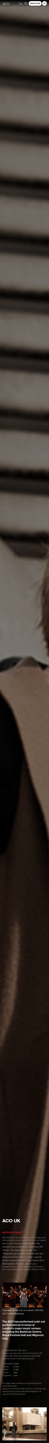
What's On (35, 3)
